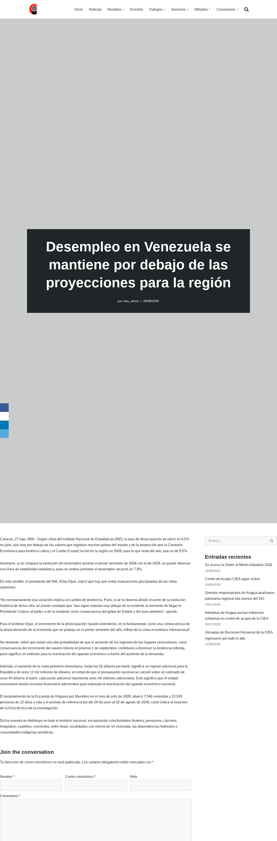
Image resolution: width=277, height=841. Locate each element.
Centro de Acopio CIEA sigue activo (232, 579)
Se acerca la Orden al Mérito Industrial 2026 (238, 565)
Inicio (79, 9)
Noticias (95, 9)
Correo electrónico (80, 776)
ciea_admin (131, 301)
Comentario (10, 796)
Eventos (136, 9)
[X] (4, 416)
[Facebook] (4, 407)
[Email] (4, 433)
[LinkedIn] (4, 425)
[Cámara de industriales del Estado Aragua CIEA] (33, 9)
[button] (123, 9)
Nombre (7, 776)
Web (133, 776)
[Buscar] (246, 9)
